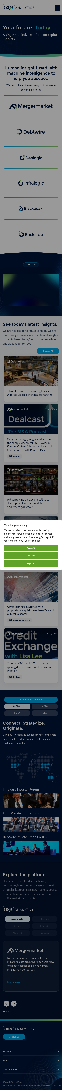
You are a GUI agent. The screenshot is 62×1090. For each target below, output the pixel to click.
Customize (31, 555)
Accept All (31, 548)
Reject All (31, 563)
